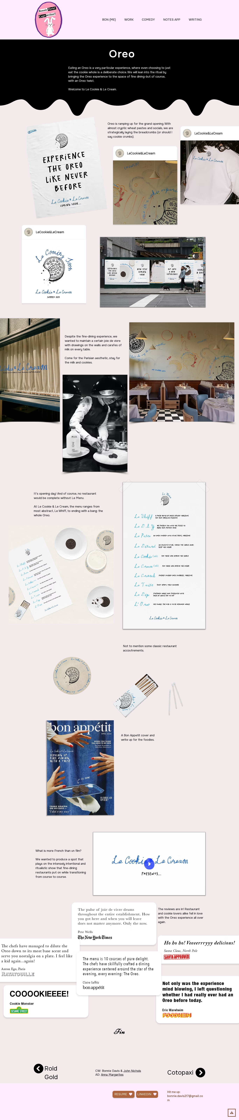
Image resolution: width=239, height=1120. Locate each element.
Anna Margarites (112, 1075)
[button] (200, 891)
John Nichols (132, 1071)
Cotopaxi (180, 1073)
